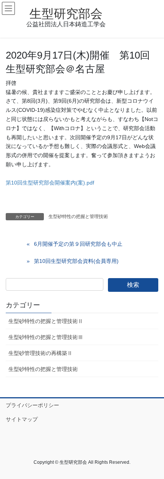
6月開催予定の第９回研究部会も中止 (78, 244)
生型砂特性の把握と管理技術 (78, 216)
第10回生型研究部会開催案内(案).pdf (50, 183)
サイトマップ (22, 419)
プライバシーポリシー (32, 405)
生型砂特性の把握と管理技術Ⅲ (45, 337)
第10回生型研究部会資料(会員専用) (76, 261)
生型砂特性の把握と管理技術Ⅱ (45, 321)
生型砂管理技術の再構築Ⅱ (40, 353)
